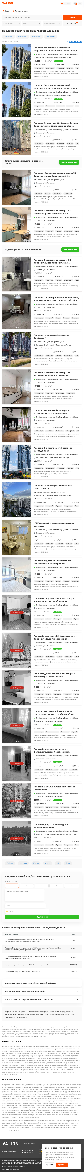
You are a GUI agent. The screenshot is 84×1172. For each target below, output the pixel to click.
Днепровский (69, 54)
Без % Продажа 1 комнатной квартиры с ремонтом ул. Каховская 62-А (54, 675)
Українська (61, 1165)
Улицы (47, 863)
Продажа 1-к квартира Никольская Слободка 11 (51, 336)
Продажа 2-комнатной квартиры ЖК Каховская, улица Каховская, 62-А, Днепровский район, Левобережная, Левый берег (56, 212)
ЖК (58, 863)
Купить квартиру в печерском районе (57, 1014)
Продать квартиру (69, 162)
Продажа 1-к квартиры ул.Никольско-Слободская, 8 (53, 487)
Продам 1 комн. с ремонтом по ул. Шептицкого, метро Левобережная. (52, 750)
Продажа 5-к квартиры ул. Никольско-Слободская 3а (53, 449)
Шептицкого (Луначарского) (46, 759)
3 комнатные (36, 37)
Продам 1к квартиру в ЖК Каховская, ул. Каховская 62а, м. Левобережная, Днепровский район (54, 600)
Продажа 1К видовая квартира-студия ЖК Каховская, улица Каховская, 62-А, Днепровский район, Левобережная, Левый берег (56, 174)
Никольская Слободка (55, 54)
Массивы (23, 863)
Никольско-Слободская (44, 57)
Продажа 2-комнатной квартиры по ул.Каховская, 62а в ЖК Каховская (52, 374)
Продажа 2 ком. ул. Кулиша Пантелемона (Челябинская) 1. (54, 788)
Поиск (72, 17)
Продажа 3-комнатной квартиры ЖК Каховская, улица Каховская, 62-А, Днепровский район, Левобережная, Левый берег (56, 261)
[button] (28, 63)
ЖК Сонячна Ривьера (61, 458)
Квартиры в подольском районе (16, 1011)
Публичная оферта (29, 1143)
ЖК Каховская (49, 133)
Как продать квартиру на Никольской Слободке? (29, 999)
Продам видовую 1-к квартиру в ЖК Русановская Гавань (52, 825)
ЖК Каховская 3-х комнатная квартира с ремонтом (54, 524)
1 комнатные (8, 37)
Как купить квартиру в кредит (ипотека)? (25, 991)
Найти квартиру (70, 249)
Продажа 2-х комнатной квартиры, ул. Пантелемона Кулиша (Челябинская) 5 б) (54, 712)
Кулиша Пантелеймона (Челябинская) (49, 721)
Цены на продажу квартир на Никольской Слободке (30, 983)
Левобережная (41, 54)
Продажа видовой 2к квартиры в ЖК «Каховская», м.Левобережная (52, 562)
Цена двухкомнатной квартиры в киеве (40, 1011)
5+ (72, 886)
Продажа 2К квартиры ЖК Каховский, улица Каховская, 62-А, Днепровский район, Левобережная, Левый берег (56, 124)
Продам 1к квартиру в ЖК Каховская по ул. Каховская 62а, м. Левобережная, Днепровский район (55, 637)
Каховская (39, 133)
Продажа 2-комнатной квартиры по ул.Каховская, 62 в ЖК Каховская (52, 411)
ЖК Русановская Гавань (62, 57)
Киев (76, 54)
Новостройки (50, 37)
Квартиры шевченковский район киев (31, 1014)
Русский (49, 1165)
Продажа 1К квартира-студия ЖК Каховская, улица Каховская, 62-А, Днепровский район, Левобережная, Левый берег (56, 299)
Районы (10, 863)
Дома (68, 863)
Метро (36, 863)
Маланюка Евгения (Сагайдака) (47, 834)
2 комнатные (22, 37)
